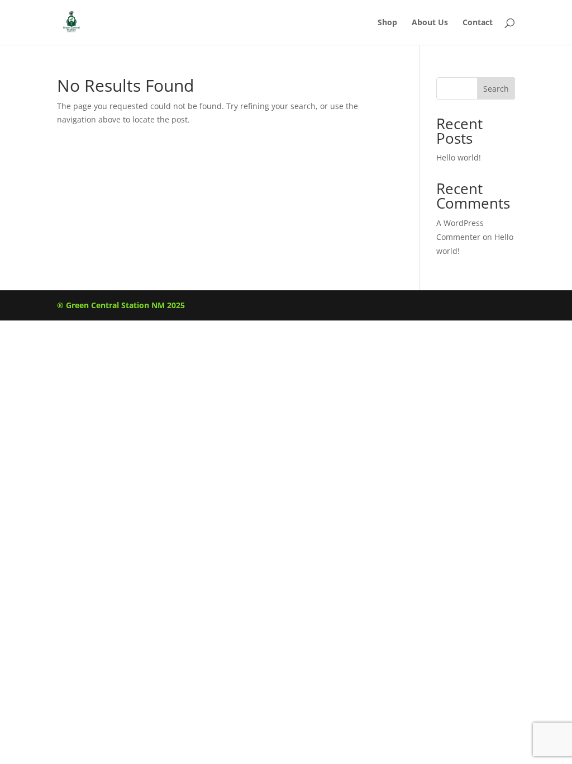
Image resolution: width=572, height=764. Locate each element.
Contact (478, 22)
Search (496, 88)
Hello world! (458, 157)
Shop (387, 22)
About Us (430, 22)
